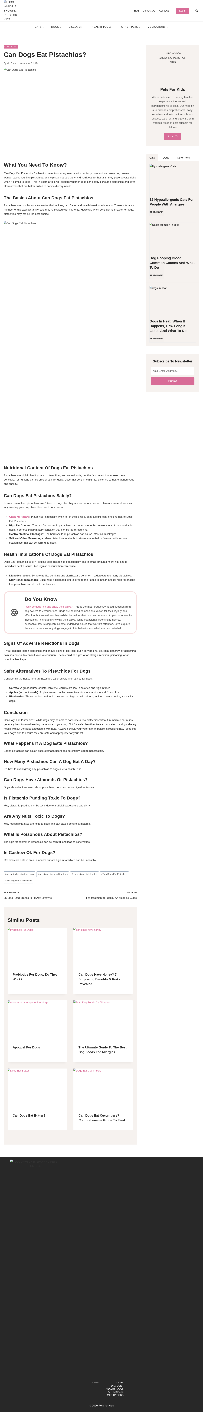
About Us (164, 10)
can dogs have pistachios (18, 880)
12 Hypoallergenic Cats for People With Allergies (172, 202)
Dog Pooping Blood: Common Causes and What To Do (172, 263)
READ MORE (157, 214)
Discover (117, 1385)
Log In (182, 10)
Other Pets (116, 1392)
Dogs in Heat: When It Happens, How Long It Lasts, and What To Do (168, 326)
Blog (136, 10)
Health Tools (115, 1388)
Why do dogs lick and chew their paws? (49, 606)
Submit (172, 381)
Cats (95, 1382)
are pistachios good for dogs (53, 874)
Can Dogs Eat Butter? (29, 1115)
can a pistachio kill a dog (84, 874)
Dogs (120, 1382)
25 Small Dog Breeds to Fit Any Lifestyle (28, 895)
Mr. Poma (11, 63)
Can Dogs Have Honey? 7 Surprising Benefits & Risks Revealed (99, 979)
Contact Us (149, 10)
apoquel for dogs (26, 1047)
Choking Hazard (19, 516)
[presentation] (37, 947)
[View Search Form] (196, 10)
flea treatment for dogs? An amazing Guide (111, 895)
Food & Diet (11, 47)
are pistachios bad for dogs (19, 874)
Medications (115, 1395)
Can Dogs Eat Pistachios (114, 874)
